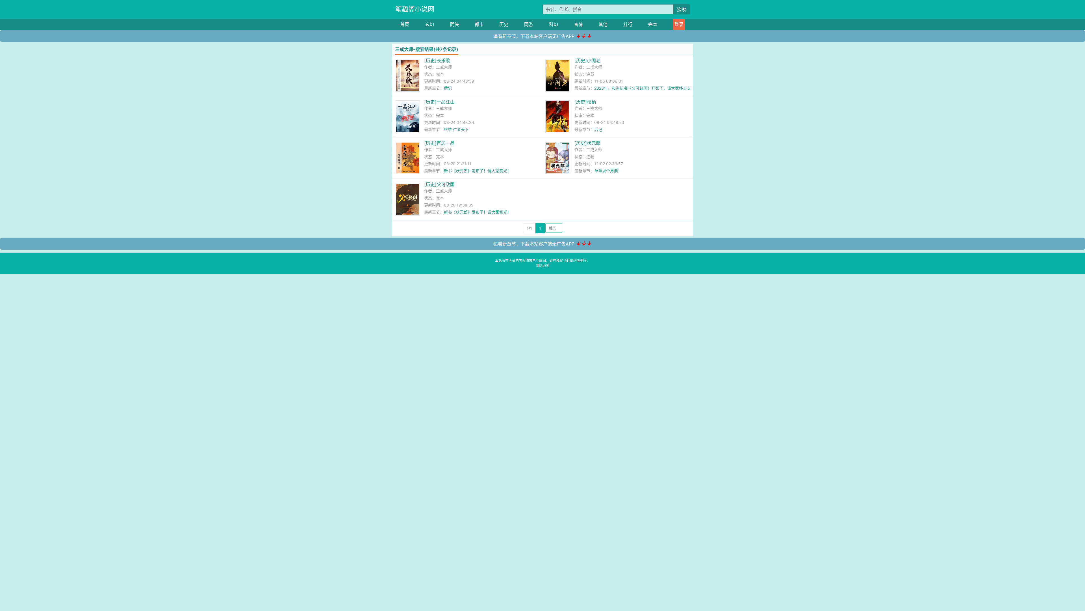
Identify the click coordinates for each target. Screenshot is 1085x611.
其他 (602, 24)
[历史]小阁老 (587, 60)
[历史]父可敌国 (439, 184)
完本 (652, 24)
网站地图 (542, 266)
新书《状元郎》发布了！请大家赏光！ (477, 170)
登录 (678, 24)
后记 (448, 88)
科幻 (553, 24)
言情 (578, 24)
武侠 (454, 24)
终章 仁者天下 (456, 129)
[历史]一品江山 (439, 102)
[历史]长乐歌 (437, 60)
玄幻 (429, 24)
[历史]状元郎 (587, 143)
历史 (503, 24)
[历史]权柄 (585, 102)
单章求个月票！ (608, 170)
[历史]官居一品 (439, 143)
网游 (528, 24)
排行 (627, 24)
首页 (404, 24)
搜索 (681, 9)
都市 (479, 24)
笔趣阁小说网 (414, 9)
